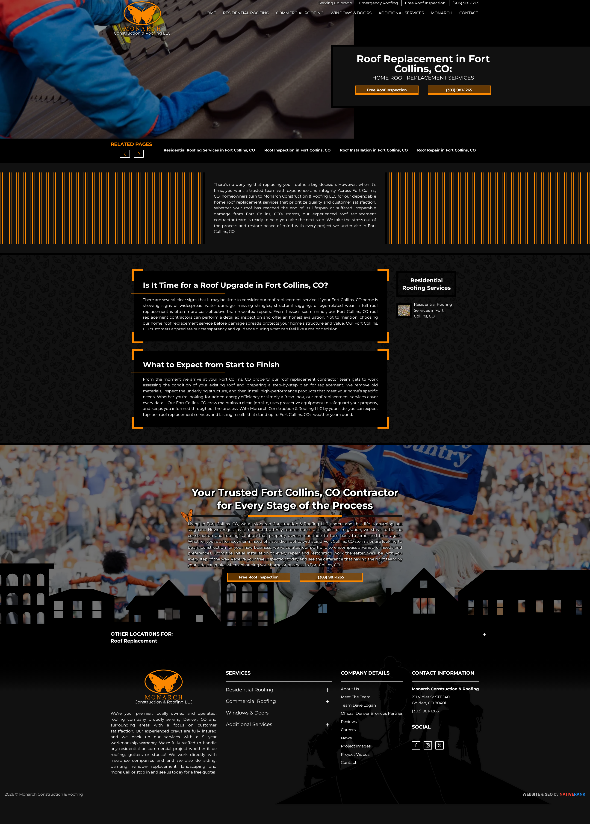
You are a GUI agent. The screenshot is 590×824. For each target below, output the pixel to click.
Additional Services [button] (401, 13)
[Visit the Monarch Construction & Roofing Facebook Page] (416, 745)
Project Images (356, 746)
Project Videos (355, 754)
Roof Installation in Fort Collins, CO (374, 150)
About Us (350, 689)
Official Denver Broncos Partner (372, 713)
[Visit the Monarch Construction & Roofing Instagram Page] (428, 745)
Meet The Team (356, 697)
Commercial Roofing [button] (300, 13)
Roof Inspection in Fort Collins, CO (297, 150)
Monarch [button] (441, 13)
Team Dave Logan (358, 705)
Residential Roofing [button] (246, 13)
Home (209, 13)
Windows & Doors (351, 13)
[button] (378, 3)
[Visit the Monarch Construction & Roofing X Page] (439, 745)
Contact (468, 13)
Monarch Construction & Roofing (445, 689)
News (346, 738)
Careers (348, 729)
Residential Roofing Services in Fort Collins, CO (209, 150)
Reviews (349, 721)
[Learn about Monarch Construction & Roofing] (163, 687)
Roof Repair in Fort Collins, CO (446, 150)
